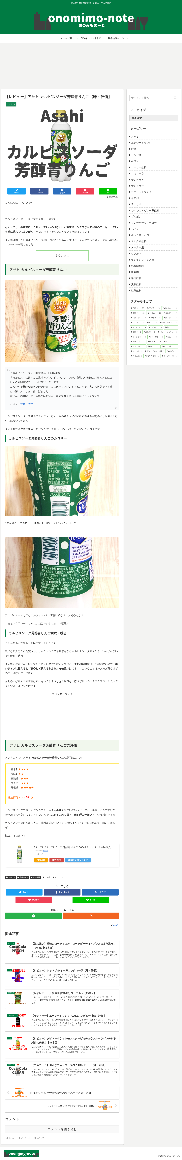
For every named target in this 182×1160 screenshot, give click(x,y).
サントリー (137, 185)
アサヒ (135, 136)
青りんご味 (59, 877)
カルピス (11, 877)
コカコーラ (137, 173)
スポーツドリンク (141, 192)
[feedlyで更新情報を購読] (33, 916)
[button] (175, 97)
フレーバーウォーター (144, 222)
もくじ (59, 255)
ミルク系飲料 (138, 241)
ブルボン (136, 216)
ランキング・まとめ (142, 259)
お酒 (133, 149)
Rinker (45, 851)
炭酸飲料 (36, 877)
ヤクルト (136, 253)
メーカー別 (137, 247)
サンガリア (137, 179)
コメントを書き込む (62, 1129)
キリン (135, 161)
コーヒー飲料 (138, 167)
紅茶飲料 (136, 290)
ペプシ (135, 229)
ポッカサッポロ (140, 235)
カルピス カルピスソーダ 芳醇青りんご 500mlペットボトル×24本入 (72, 847)
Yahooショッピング (78, 859)
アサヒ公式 (26, 404)
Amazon (41, 859)
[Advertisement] (91, 66)
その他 (135, 198)
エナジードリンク (141, 142)
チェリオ (136, 204)
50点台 (47, 877)
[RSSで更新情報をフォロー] (91, 916)
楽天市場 (56, 859)
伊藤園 (135, 272)
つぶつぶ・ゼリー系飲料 (145, 210)
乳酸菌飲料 (24, 877)
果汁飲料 (136, 278)
